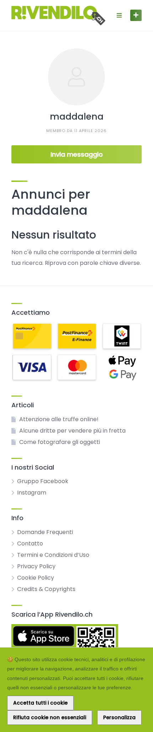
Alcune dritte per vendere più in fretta (72, 431)
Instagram (31, 492)
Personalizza (119, 717)
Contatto (30, 543)
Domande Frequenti (45, 532)
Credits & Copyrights (46, 589)
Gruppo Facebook (42, 481)
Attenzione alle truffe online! (59, 419)
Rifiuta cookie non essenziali (49, 717)
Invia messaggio (77, 154)
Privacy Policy (36, 566)
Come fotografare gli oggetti (59, 442)
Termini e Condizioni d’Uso (53, 555)
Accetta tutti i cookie (40, 702)
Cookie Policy (35, 578)
